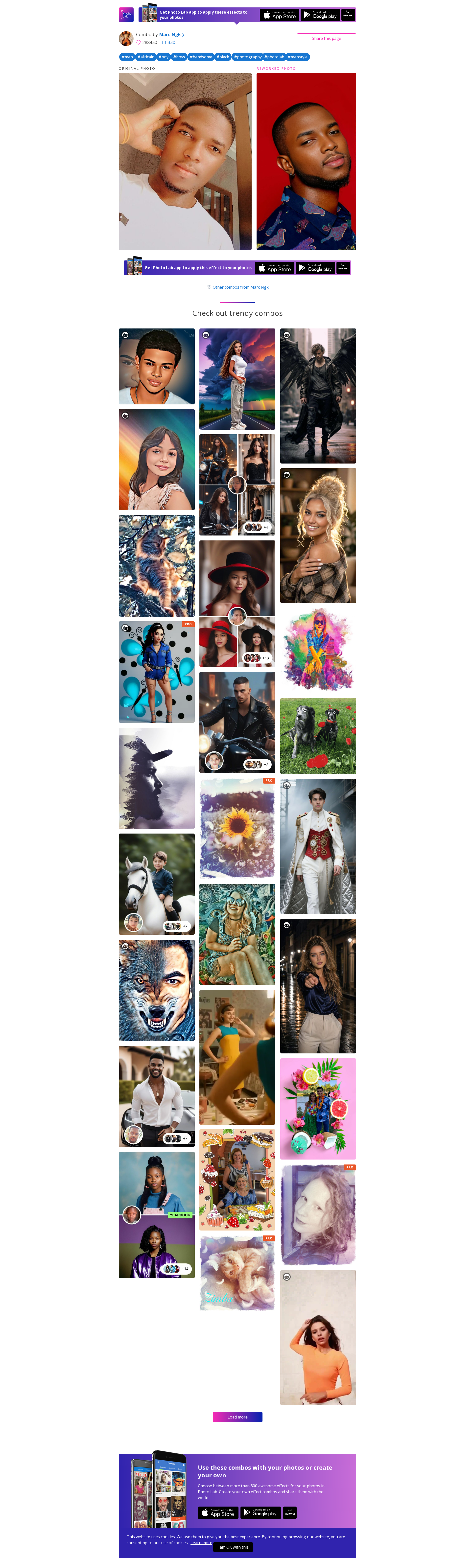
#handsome (201, 57)
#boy (163, 57)
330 (171, 42)
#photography (248, 57)
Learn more (201, 1542)
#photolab (274, 57)
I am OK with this (233, 1547)
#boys (179, 57)
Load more (238, 1417)
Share (326, 38)
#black (222, 57)
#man (127, 57)
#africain (146, 57)
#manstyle (298, 57)
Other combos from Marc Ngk (240, 287)
